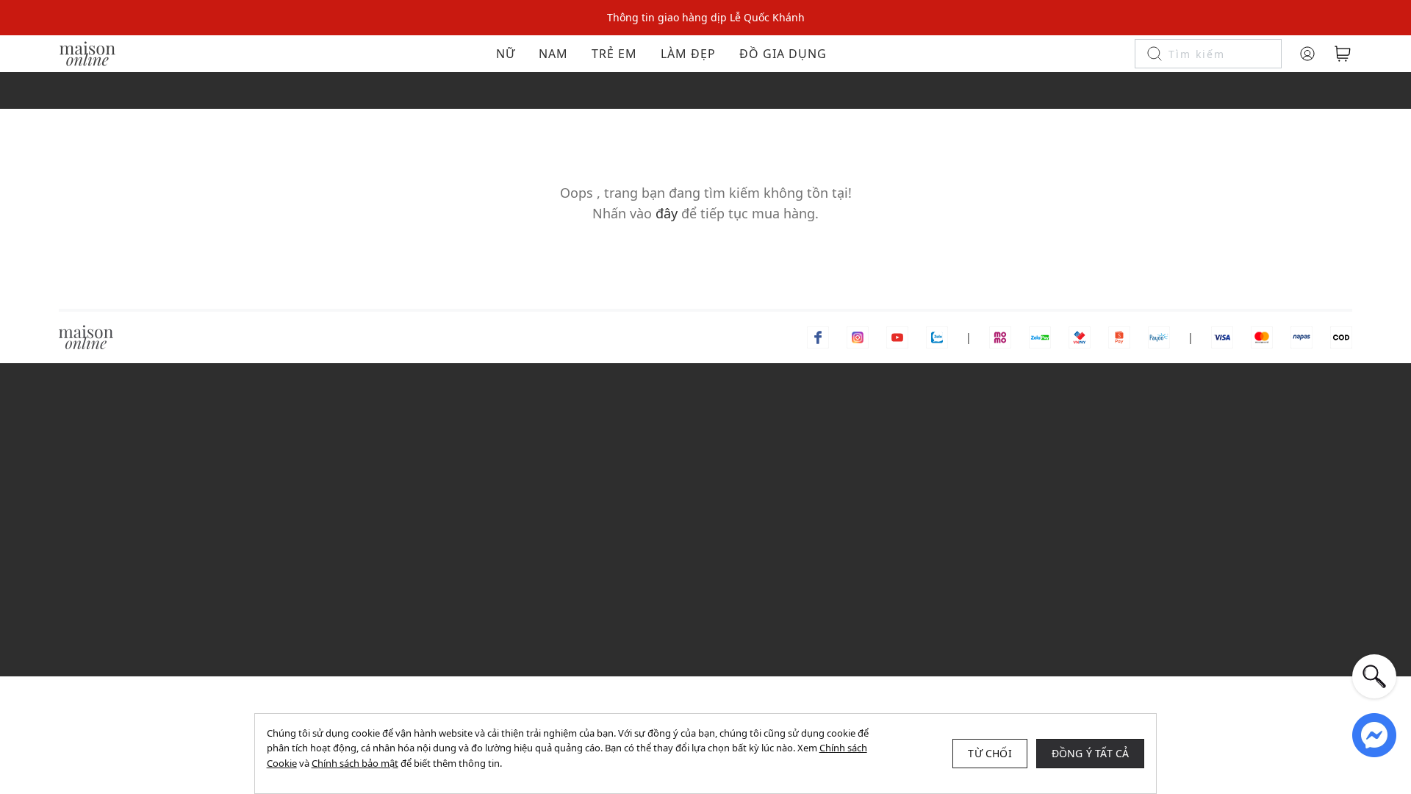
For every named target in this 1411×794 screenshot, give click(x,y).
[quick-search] (1374, 676)
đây (667, 213)
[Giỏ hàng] (1343, 54)
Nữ (505, 54)
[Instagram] (858, 336)
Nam (553, 54)
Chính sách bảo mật (355, 763)
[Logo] (87, 53)
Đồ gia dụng (783, 54)
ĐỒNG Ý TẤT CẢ (1091, 753)
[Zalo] (937, 336)
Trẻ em (614, 54)
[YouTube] (897, 336)
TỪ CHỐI (989, 753)
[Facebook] (818, 336)
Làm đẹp (688, 54)
